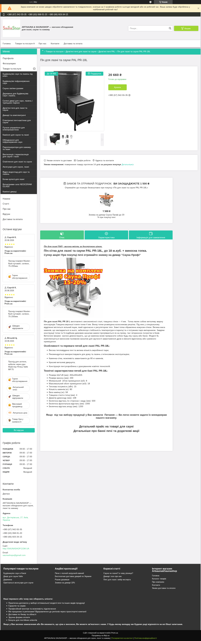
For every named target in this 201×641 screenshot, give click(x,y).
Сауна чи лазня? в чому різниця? (118, 573)
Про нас (42, 43)
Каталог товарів (159, 579)
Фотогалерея (9, 63)
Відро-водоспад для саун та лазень (16, 173)
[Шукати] (170, 28)
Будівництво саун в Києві (14, 573)
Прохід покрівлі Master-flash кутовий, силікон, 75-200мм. (19, 263)
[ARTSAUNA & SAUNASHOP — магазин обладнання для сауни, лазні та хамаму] (11, 28)
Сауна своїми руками (13, 88)
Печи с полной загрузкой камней (69, 573)
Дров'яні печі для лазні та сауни (81, 51)
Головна (7, 43)
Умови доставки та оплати (163, 588)
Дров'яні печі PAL (106, 51)
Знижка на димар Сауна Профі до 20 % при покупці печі (106, 216)
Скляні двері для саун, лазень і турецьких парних (18, 102)
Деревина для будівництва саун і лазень (15, 94)
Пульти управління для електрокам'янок (14, 128)
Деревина (7, 579)
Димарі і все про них (112, 576)
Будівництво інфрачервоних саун (16, 82)
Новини (6, 198)
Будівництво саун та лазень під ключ (18, 75)
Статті (6, 203)
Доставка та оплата (73, 43)
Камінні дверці (9, 191)
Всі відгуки (19, 430)
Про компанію (158, 582)
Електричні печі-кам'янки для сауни (17, 121)
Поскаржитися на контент (122, 638)
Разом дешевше (62, 579)
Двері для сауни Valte (13, 576)
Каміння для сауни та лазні (16, 135)
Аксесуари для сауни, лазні (16, 167)
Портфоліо (8, 58)
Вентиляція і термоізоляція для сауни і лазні (16, 155)
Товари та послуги (24, 43)
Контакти (55, 43)
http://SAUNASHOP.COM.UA (16, 548)
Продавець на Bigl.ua (100, 636)
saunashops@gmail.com (14, 555)
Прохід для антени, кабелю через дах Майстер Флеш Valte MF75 (18, 365)
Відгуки (6, 214)
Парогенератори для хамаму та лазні (17, 148)
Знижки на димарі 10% (65, 583)
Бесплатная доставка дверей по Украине (73, 576)
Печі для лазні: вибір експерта (117, 579)
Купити (117, 87)
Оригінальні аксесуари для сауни (18, 583)
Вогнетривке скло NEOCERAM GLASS (17, 185)
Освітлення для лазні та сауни (17, 161)
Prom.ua (114, 633)
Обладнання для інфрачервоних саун (12, 141)
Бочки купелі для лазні (13, 179)
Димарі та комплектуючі (14, 115)
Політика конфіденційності (145, 638)
